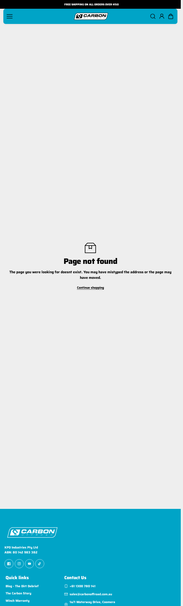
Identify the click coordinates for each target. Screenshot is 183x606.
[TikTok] (39, 563)
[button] (170, 16)
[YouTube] (29, 563)
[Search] (152, 16)
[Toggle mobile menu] (38, 16)
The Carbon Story (18, 593)
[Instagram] (19, 563)
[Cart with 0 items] (170, 16)
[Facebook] (8, 563)
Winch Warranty (17, 600)
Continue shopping (90, 287)
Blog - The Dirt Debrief (22, 586)
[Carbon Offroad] (91, 16)
